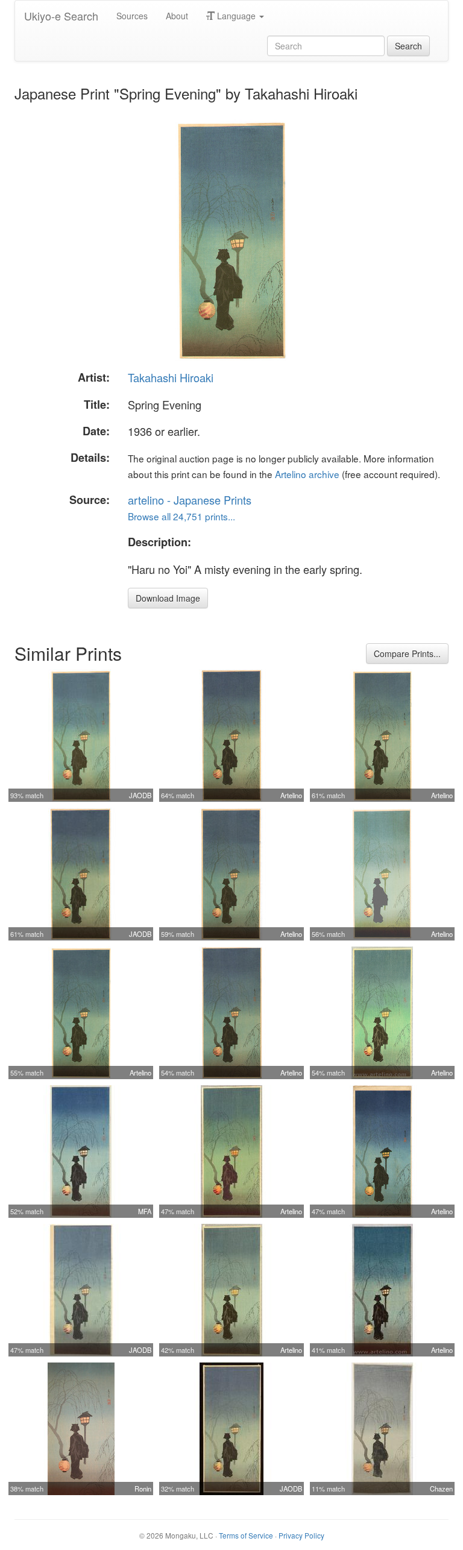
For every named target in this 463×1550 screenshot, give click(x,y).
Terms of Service (246, 1535)
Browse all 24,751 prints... (181, 516)
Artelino (291, 795)
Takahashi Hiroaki (170, 377)
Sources (132, 16)
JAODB (140, 795)
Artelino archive (307, 473)
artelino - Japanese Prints (189, 500)
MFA (144, 1211)
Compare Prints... (407, 653)
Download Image (168, 598)
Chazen (441, 1488)
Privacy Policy (301, 1535)
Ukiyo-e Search (61, 16)
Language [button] (236, 16)
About (177, 16)
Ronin (142, 1488)
